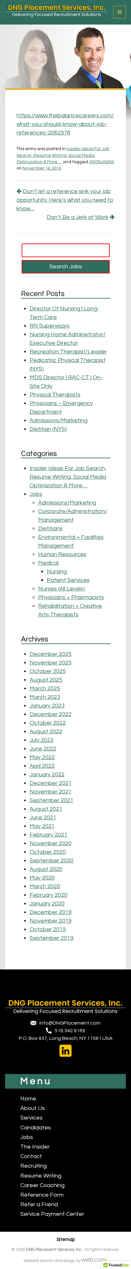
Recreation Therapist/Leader (68, 352)
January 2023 (47, 706)
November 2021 (51, 792)
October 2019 (48, 929)
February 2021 (48, 835)
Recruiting (33, 1166)
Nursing (57, 572)
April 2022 (42, 766)
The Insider (35, 1147)
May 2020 (42, 878)
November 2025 (51, 663)
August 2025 (46, 680)
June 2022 (43, 749)
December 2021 (51, 783)
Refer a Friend (39, 1204)
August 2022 (46, 732)
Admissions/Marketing (58, 420)
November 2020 (51, 843)
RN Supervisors (50, 326)
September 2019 (51, 938)
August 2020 (46, 869)
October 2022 (48, 723)
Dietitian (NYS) (48, 429)
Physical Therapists (55, 395)
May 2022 (42, 757)
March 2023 (45, 697)
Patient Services (68, 580)
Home (28, 1099)
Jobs (36, 494)
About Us (32, 1108)
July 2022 (41, 740)
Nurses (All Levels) (61, 589)
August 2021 (46, 809)
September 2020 (51, 861)
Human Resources (62, 554)
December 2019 (51, 912)
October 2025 (48, 671)
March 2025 (45, 688)
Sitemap (66, 1239)
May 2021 (42, 826)
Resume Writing (40, 1176)
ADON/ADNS (101, 162)
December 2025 (51, 654)
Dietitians (50, 529)
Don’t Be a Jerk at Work (77, 217)
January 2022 (47, 775)
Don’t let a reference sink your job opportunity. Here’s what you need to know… (65, 200)
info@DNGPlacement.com (69, 1023)
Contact (31, 1156)
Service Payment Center (52, 1214)
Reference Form (42, 1195)
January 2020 (47, 904)
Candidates (35, 1128)
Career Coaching (42, 1185)
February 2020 (48, 895)
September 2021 (51, 800)
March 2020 (45, 886)
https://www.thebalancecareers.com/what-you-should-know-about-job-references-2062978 (65, 124)
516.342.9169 (70, 1030)
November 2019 (51, 921)
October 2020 (48, 852)
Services (31, 1118)
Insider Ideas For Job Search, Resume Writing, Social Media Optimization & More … (63, 155)
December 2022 (51, 714)
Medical (48, 563)
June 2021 (43, 818)
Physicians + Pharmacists (71, 597)
